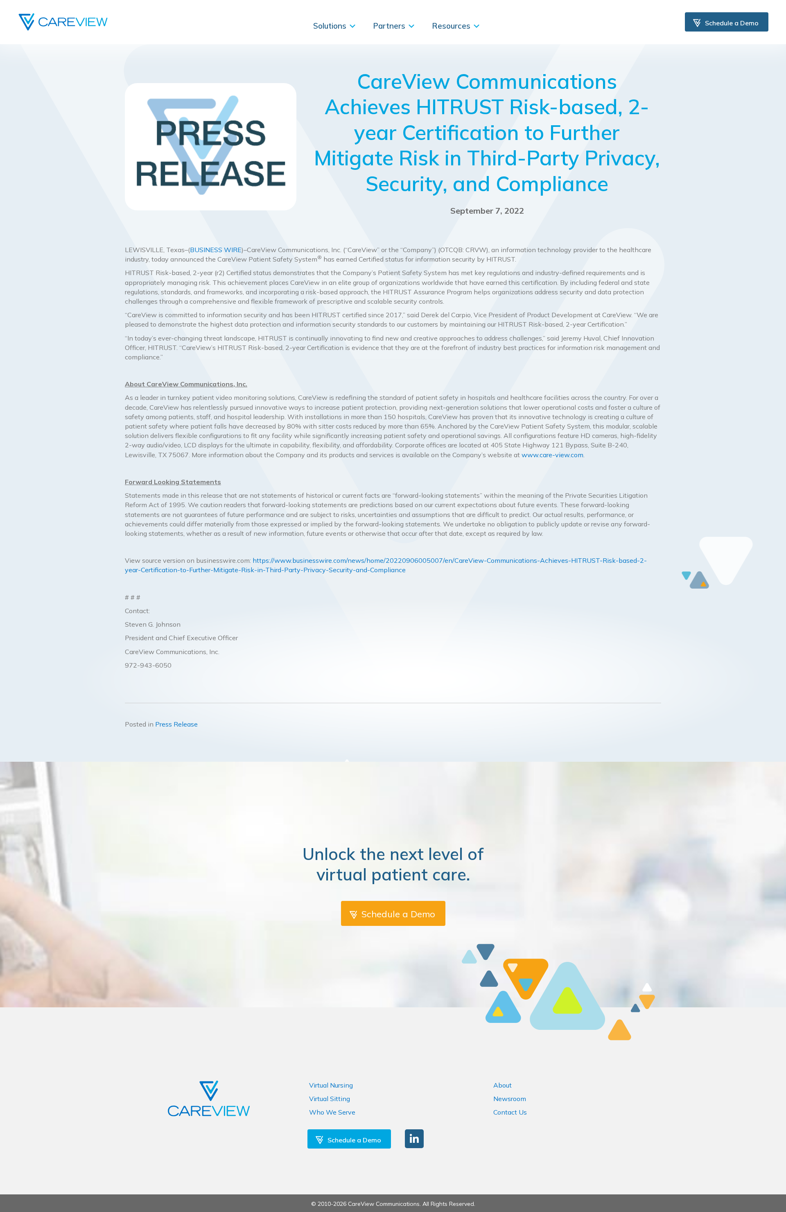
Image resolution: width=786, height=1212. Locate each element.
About (502, 1085)
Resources (452, 26)
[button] (414, 1138)
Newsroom (509, 1099)
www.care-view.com (552, 455)
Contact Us (510, 1112)
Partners (390, 26)
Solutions (330, 26)
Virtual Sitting (329, 1099)
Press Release (176, 724)
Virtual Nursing (331, 1085)
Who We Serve (332, 1112)
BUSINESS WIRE (216, 250)
